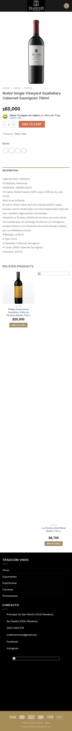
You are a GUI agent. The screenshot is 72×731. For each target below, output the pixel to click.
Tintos (28, 88)
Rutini (6, 143)
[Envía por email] (23, 150)
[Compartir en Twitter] (17, 150)
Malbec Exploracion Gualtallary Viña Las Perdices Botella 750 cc (18, 312)
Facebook (12, 641)
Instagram (12, 648)
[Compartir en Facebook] (11, 150)
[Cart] (66, 6)
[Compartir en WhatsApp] (5, 150)
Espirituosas (10, 582)
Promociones (10, 595)
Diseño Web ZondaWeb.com (36, 726)
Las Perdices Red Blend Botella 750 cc (54, 529)
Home (6, 88)
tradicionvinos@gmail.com (21, 634)
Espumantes (10, 576)
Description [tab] (10, 170)
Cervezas (8, 589)
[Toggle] (68, 570)
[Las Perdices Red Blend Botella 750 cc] (53, 397)
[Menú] (5, 6)
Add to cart (32, 124)
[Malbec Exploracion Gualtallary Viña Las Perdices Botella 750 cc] (18, 288)
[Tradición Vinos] (36, 6)
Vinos (16, 88)
